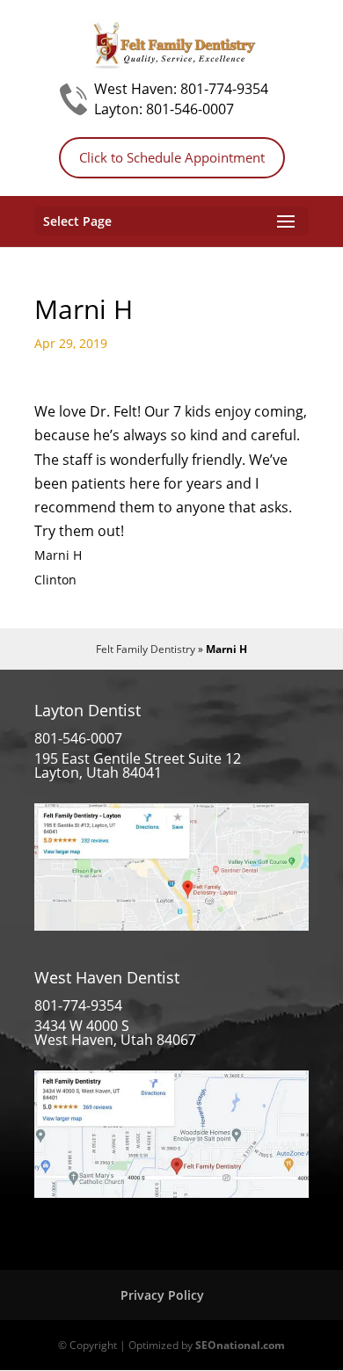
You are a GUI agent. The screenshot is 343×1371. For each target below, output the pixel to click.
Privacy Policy (162, 1295)
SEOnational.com (240, 1345)
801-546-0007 (190, 109)
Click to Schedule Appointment (172, 157)
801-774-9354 (224, 88)
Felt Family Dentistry (145, 649)
